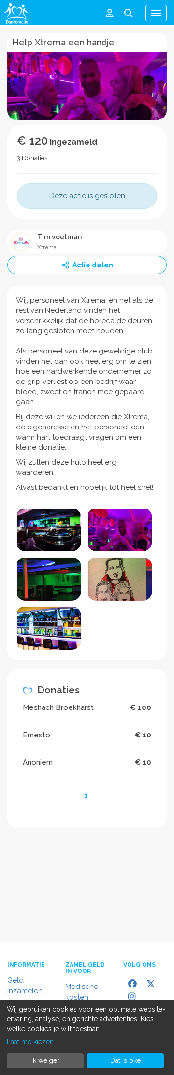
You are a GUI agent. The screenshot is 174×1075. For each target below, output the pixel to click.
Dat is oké (125, 1060)
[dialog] (87, 1037)
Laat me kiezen (30, 1042)
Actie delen (92, 265)
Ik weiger (45, 1060)
